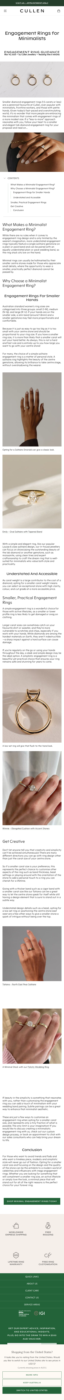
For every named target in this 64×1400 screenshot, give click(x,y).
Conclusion (18, 210)
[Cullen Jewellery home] (32, 10)
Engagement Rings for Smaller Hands (31, 192)
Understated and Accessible (27, 197)
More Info (32, 1375)
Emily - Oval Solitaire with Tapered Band (22, 531)
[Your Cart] (58, 10)
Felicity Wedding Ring (38, 1067)
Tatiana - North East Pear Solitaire (19, 984)
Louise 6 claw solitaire (14, 546)
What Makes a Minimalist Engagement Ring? (33, 184)
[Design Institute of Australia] (24, 1315)
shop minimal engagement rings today (32, 1201)
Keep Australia (32, 1383)
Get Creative (17, 206)
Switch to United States (31, 1390)
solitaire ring (9, 359)
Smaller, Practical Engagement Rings (28, 202)
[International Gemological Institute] (39, 1313)
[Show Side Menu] (5, 10)
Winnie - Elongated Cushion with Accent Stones (25, 828)
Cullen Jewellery (28, 54)
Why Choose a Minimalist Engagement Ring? (33, 188)
